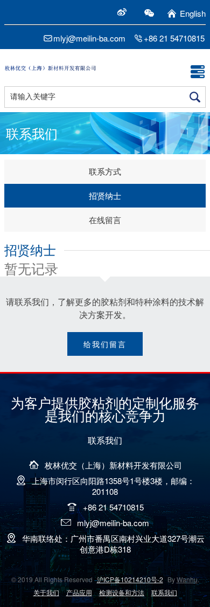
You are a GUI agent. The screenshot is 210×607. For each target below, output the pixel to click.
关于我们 (46, 592)
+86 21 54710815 (174, 38)
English (193, 13)
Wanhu (187, 579)
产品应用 (79, 592)
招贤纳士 (105, 195)
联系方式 (105, 171)
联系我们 (164, 592)
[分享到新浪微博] (121, 12)
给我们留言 (105, 344)
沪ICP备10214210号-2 (130, 579)
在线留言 (105, 219)
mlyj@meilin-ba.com (89, 38)
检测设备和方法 (121, 592)
